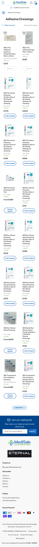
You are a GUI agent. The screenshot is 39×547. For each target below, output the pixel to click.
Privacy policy (32, 531)
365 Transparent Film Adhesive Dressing (10, 377)
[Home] (4, 13)
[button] (3, 3)
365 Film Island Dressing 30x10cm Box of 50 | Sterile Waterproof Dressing (28, 98)
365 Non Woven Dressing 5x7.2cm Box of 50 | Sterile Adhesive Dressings (9, 240)
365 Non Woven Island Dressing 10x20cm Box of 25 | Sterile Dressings (9, 287)
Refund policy (20, 538)
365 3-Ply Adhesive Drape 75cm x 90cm (28, 50)
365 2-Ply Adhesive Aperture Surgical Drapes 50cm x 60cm (10, 52)
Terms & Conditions (9, 500)
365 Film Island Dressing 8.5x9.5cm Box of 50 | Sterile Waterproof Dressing (28, 145)
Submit (31, 431)
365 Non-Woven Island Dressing (10, 329)
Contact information (26, 535)
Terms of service (13, 535)
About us (5, 475)
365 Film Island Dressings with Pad (9, 190)
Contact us (6, 478)
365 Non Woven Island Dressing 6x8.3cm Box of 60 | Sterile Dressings (28, 287)
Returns (5, 484)
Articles (5, 486)
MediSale (10, 531)
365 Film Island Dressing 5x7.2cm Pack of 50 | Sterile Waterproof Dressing (10, 145)
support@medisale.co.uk (12, 467)
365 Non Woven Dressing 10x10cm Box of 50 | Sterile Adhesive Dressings (28, 193)
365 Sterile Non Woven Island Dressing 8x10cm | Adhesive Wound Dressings (28, 333)
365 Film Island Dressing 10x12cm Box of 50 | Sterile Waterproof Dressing (9, 98)
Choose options (10, 210)
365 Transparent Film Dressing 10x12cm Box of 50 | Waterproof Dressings (28, 379)
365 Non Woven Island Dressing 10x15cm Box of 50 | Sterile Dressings (28, 239)
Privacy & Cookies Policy (11, 498)
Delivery (5, 481)
